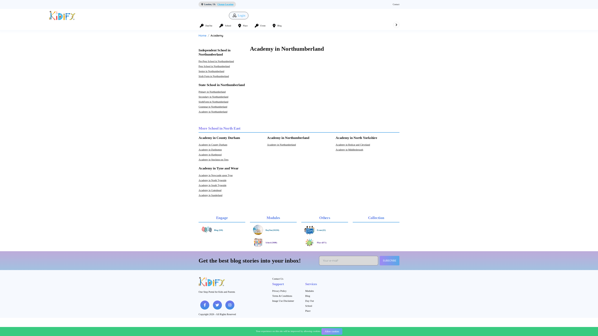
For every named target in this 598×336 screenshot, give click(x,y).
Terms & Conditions (282, 296)
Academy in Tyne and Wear (219, 168)
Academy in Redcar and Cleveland (353, 144)
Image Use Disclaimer (283, 301)
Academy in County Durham (219, 138)
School (308, 306)
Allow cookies (332, 331)
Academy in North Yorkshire (356, 138)
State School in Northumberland (222, 85)
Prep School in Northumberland (214, 66)
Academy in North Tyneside (212, 180)
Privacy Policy (279, 291)
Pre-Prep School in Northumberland (216, 61)
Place (308, 311)
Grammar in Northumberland (213, 106)
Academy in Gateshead (210, 190)
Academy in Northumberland (213, 111)
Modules (309, 291)
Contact (396, 4)
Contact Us (277, 279)
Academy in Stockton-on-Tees (213, 159)
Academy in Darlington (210, 149)
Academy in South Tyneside (212, 185)
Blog (307, 296)
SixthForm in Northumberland (213, 101)
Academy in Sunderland (210, 195)
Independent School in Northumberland (214, 52)
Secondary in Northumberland (213, 97)
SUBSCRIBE (389, 260)
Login (241, 15)
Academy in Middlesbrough (349, 149)
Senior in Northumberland (211, 71)
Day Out (309, 301)
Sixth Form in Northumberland (214, 76)
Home (202, 35)
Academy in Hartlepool (210, 154)
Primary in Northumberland (212, 92)
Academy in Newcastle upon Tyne (216, 175)
